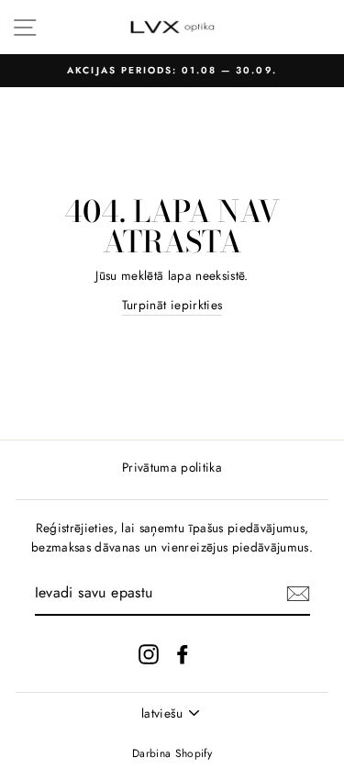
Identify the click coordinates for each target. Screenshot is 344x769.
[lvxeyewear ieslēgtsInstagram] (149, 653)
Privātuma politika (172, 467)
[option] (172, 70)
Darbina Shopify (172, 753)
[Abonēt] (298, 594)
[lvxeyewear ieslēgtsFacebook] (182, 653)
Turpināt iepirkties (172, 304)
